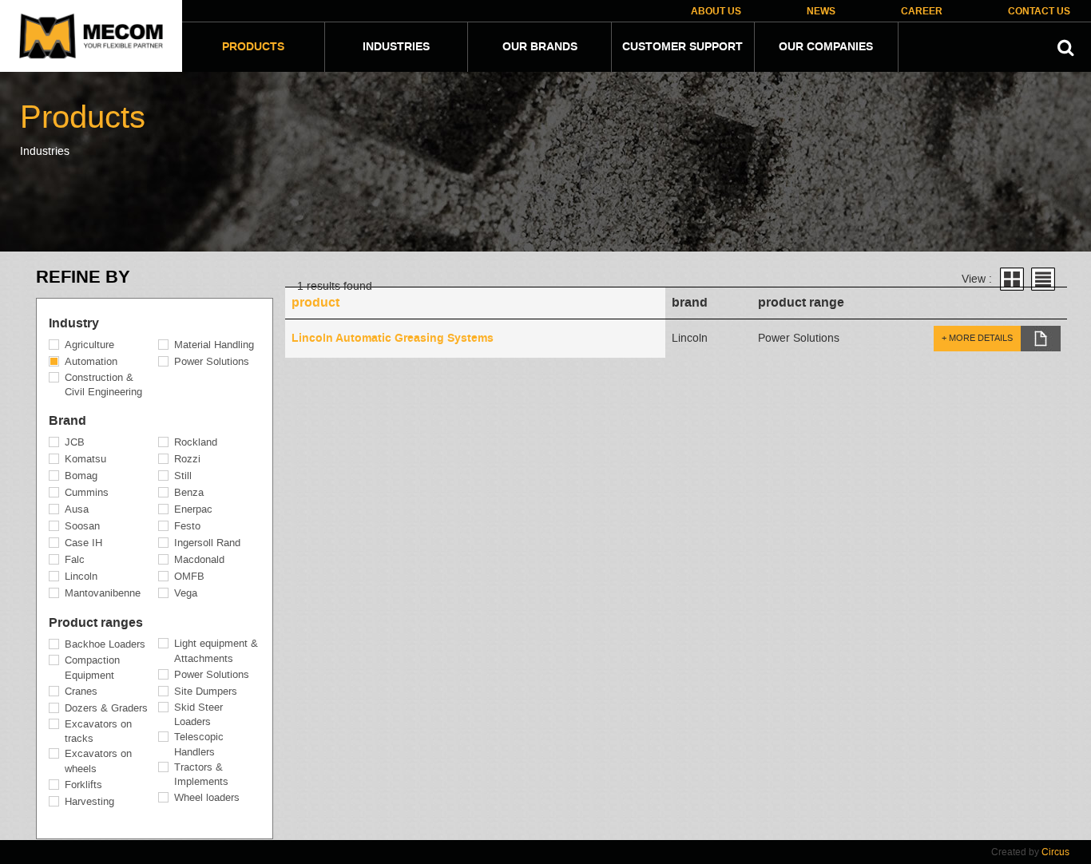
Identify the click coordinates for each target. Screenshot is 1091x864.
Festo (187, 526)
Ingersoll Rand (207, 542)
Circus (1055, 852)
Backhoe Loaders (105, 644)
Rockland (195, 442)
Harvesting (89, 801)
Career (921, 11)
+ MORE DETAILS (977, 338)
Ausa (77, 509)
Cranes (81, 691)
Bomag (81, 475)
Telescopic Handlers (199, 744)
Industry (74, 323)
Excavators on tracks (98, 731)
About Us (716, 11)
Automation (91, 361)
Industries (396, 47)
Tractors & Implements (201, 774)
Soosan (82, 526)
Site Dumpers (205, 691)
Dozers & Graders (106, 708)
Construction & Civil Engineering (103, 385)
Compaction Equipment (92, 667)
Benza (189, 492)
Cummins (87, 492)
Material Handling (214, 344)
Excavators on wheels (98, 761)
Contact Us (1039, 11)
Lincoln (81, 576)
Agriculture (89, 344)
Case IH (83, 542)
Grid (1012, 279)
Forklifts (83, 784)
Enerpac (193, 509)
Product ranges (96, 623)
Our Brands (539, 47)
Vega (185, 593)
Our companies (826, 47)
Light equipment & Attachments (216, 650)
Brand (67, 421)
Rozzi (187, 459)
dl (1041, 338)
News (821, 11)
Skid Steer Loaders (198, 714)
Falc (75, 559)
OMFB (189, 576)
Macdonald (199, 559)
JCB (75, 442)
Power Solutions (211, 361)
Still (183, 475)
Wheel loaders (207, 797)
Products (253, 47)
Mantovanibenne (103, 593)
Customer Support (682, 47)
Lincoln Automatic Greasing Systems (393, 339)
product (315, 302)
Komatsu (85, 459)
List (1043, 279)
